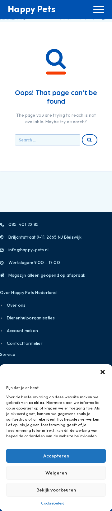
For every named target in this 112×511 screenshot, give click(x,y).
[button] (103, 372)
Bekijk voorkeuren (56, 490)
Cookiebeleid (52, 503)
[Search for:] (47, 139)
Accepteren (56, 456)
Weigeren (56, 473)
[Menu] (98, 9)
